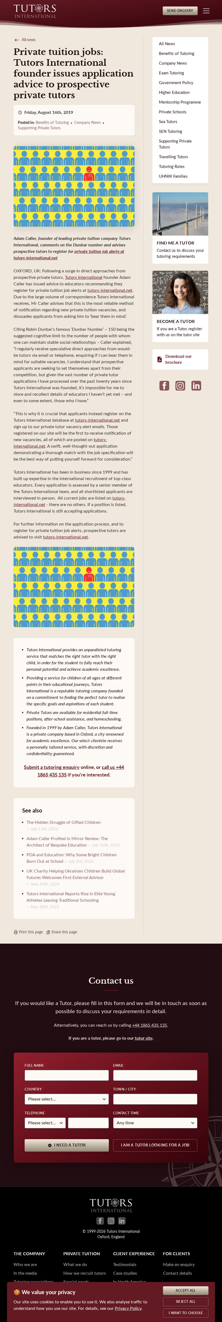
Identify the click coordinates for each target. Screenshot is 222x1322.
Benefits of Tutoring (52, 122)
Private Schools (173, 112)
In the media (25, 1273)
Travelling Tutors (173, 156)
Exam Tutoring (171, 73)
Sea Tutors (168, 121)
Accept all (186, 1291)
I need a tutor (70, 1145)
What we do (75, 1264)
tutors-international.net (109, 290)
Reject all (185, 1302)
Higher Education (174, 92)
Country (33, 1089)
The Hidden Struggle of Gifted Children (64, 822)
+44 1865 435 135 (149, 1025)
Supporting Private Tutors (39, 128)
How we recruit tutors (84, 1273)
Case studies (125, 1273)
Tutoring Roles (172, 166)
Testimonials (124, 1264)
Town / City (124, 1089)
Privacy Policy (128, 1308)
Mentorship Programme (180, 102)
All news (28, 40)
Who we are (25, 1264)
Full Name (34, 1065)
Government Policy (176, 82)
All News (167, 43)
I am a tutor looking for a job (155, 1145)
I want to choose (186, 1313)
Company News (87, 122)
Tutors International (83, 277)
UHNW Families (173, 176)
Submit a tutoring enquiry (52, 767)
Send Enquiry (180, 11)
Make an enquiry (179, 1264)
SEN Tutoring (170, 131)
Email (118, 1065)
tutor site (144, 1038)
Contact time (126, 1113)
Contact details (177, 1273)
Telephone (35, 1113)
